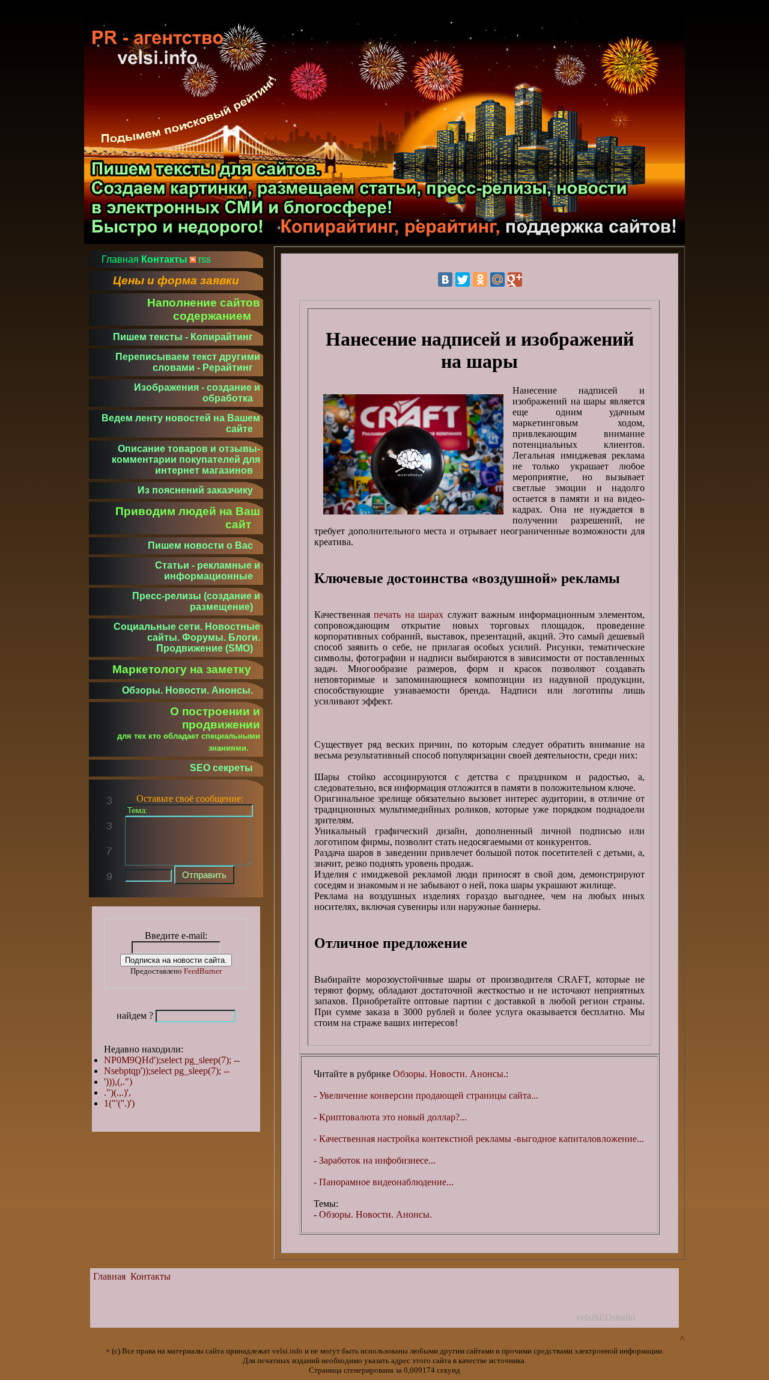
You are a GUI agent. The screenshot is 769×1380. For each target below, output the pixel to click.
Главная (109, 1276)
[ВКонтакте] (445, 279)
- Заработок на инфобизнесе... (375, 1160)
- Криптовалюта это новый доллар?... (390, 1117)
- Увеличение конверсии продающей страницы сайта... (426, 1095)
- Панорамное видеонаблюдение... (384, 1182)
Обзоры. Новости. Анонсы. (449, 1074)
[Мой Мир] (497, 279)
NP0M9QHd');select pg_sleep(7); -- (172, 1060)
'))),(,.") (118, 1081)
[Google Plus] (515, 279)
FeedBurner (203, 970)
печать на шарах (408, 614)
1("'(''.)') (119, 1103)
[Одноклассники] (480, 279)
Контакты (150, 1276)
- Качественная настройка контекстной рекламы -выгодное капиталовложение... (479, 1139)
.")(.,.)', (117, 1092)
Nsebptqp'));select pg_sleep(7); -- (166, 1071)
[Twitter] (462, 279)
